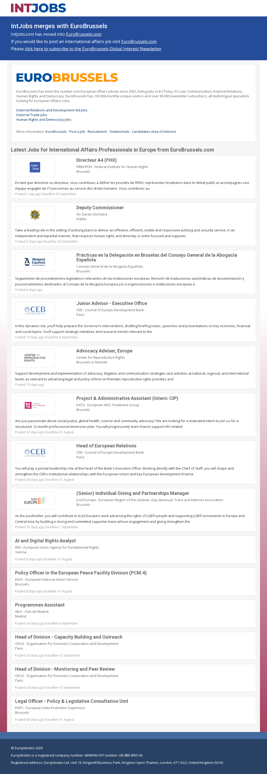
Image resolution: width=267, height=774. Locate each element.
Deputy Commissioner (100, 207)
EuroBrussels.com (83, 34)
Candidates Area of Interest (154, 131)
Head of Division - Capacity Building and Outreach (68, 637)
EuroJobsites (25, 748)
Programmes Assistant (40, 605)
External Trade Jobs (31, 114)
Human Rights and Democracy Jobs (43, 119)
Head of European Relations (106, 445)
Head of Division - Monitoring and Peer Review (65, 669)
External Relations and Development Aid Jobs (52, 110)
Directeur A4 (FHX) (96, 160)
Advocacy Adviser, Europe (104, 350)
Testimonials (119, 131)
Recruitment (97, 131)
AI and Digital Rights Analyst (45, 540)
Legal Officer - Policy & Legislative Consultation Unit (71, 701)
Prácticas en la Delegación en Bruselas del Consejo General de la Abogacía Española (156, 257)
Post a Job (77, 131)
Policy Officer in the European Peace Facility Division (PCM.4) (81, 572)
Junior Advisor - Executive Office (111, 303)
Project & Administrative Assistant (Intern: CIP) (127, 398)
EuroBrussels (56, 131)
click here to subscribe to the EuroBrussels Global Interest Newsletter (93, 49)
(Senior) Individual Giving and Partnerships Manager (132, 493)
